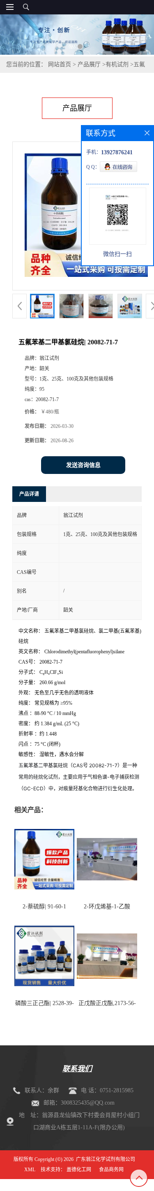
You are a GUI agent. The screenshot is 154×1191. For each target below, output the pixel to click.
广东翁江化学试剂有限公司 (105, 1159)
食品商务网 (111, 1169)
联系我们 (77, 1069)
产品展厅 (89, 64)
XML (29, 1169)
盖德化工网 (79, 1169)
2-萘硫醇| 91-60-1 (44, 906)
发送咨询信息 (83, 465)
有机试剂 (117, 64)
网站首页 (59, 64)
